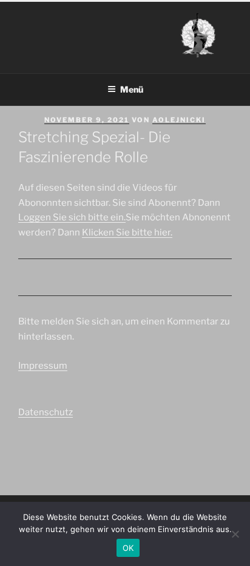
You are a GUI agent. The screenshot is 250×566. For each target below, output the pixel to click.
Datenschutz (45, 412)
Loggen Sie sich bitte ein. (72, 217)
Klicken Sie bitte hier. (127, 232)
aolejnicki (179, 120)
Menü (131, 89)
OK (128, 548)
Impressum (42, 365)
